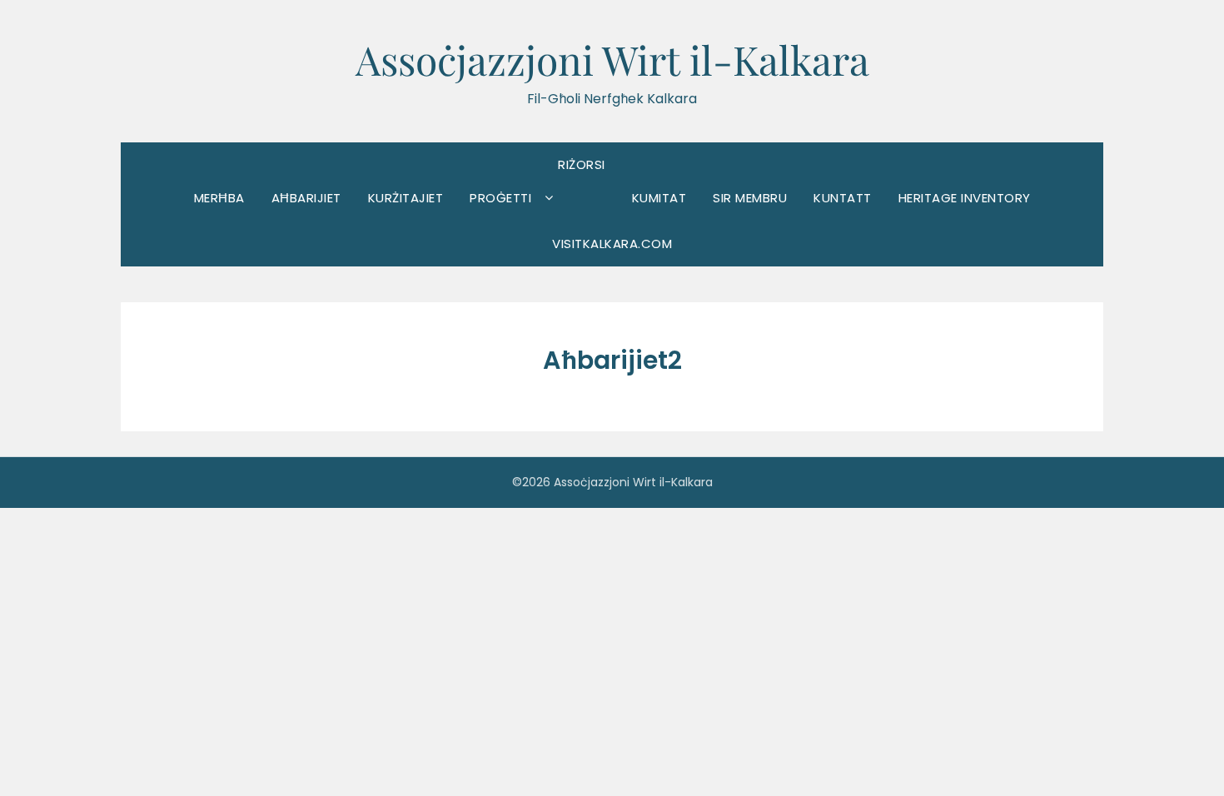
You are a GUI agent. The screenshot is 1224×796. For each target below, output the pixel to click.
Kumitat (659, 197)
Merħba (219, 197)
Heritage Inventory (964, 197)
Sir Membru (750, 197)
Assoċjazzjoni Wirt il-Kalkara (612, 59)
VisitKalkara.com (612, 243)
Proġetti (500, 197)
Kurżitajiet (406, 197)
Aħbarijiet (306, 197)
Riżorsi (581, 164)
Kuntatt (843, 197)
